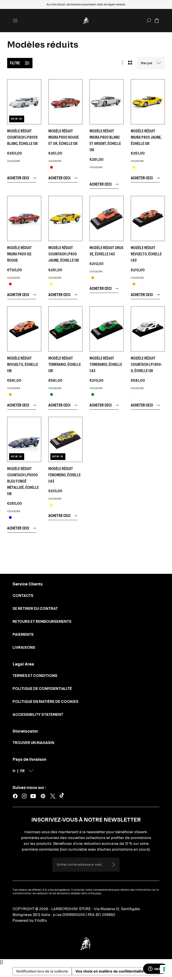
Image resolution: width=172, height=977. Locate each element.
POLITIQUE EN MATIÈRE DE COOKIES (45, 701)
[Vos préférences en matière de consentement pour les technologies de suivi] (164, 969)
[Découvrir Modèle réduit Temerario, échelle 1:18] (65, 329)
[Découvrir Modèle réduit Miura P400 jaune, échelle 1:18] (148, 101)
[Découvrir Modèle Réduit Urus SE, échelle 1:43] (106, 218)
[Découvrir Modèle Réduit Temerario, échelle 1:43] (106, 329)
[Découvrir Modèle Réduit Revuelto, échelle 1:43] (148, 218)
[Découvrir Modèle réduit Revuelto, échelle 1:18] (24, 329)
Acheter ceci (18, 178)
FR (22, 771)
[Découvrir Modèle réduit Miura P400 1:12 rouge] (24, 218)
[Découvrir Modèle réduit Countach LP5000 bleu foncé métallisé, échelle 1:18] (24, 439)
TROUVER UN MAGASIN (33, 743)
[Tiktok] (62, 796)
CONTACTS (23, 595)
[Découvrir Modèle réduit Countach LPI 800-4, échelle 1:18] (148, 329)
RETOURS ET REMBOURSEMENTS (42, 621)
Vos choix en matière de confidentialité (109, 971)
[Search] (148, 20)
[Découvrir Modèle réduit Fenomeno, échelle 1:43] (65, 439)
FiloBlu (41, 920)
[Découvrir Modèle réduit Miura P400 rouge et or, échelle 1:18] (65, 101)
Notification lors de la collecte (42, 971)
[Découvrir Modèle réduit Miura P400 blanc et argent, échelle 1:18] (106, 101)
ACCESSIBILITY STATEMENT (38, 714)
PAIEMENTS (23, 634)
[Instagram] (24, 796)
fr (14, 771)
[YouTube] (33, 796)
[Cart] (156, 20)
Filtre (15, 63)
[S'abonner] (113, 864)
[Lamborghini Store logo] (86, 20)
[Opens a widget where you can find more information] (155, 969)
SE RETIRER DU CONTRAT (35, 608)
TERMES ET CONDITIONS (35, 676)
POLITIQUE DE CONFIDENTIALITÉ (42, 689)
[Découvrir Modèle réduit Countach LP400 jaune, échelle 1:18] (65, 218)
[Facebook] (15, 796)
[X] (53, 796)
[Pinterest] (43, 796)
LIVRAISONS (24, 647)
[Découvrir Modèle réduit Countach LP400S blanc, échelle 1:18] (24, 101)
